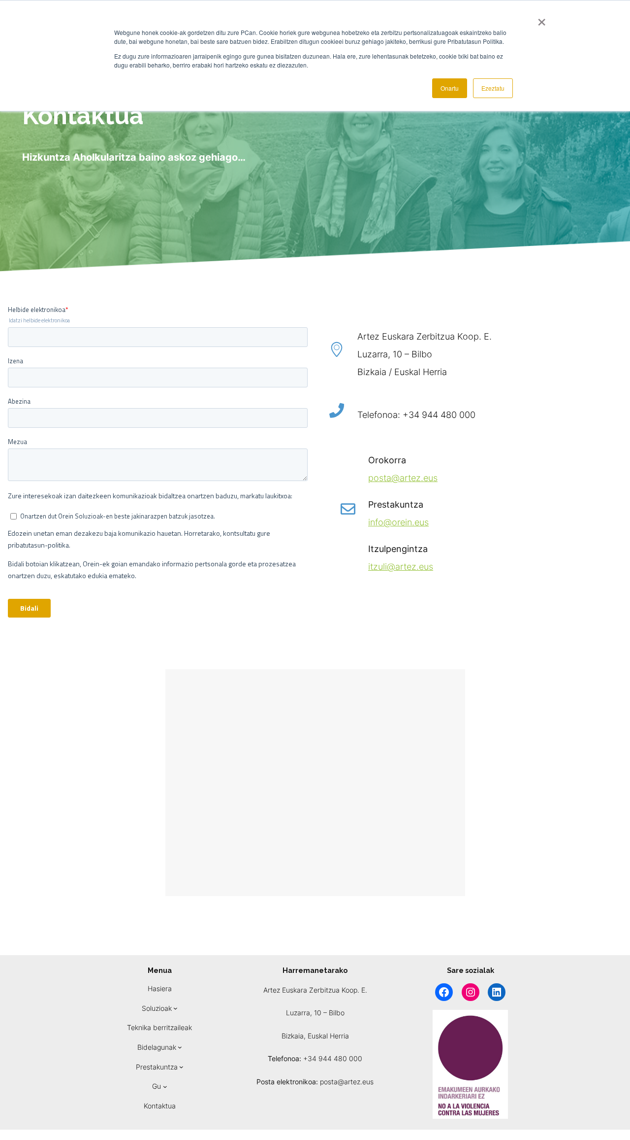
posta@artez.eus (403, 478)
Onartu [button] (450, 88)
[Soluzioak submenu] (175, 1008)
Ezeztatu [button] (492, 88)
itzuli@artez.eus (400, 566)
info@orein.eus (398, 522)
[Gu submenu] (165, 1086)
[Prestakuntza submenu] (181, 1067)
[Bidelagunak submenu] (180, 1047)
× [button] (541, 18)
